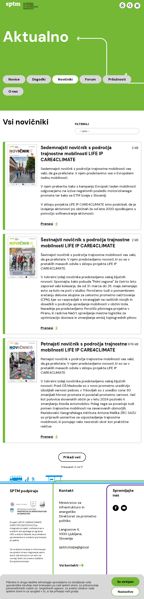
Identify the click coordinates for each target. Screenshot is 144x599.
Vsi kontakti (68, 565)
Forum (90, 79)
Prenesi (47, 224)
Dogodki (38, 79)
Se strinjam (125, 582)
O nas (13, 91)
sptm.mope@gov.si (74, 547)
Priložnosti (117, 79)
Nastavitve (125, 592)
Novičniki (65, 79)
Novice (14, 79)
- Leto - (85, 131)
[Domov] (19, 5)
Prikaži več (72, 457)
